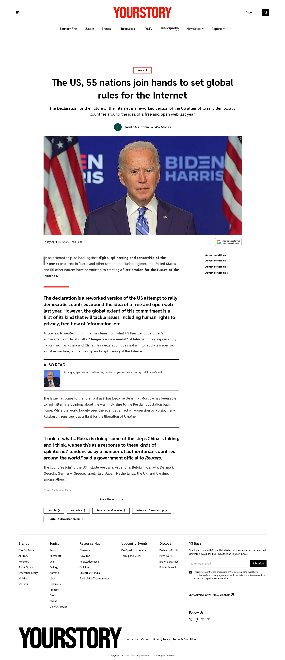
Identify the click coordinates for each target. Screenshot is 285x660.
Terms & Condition (184, 639)
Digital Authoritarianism (64, 519)
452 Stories (163, 127)
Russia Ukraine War (109, 510)
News (141, 70)
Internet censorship (150, 510)
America (76, 510)
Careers (146, 639)
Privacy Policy (161, 639)
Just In (52, 510)
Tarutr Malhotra (136, 127)
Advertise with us (110, 499)
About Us (133, 639)
